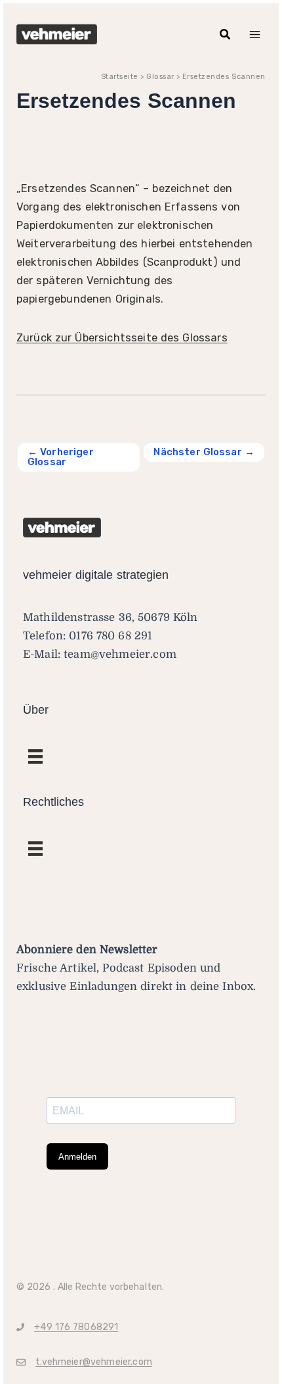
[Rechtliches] (35, 756)
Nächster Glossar (203, 452)
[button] (226, 34)
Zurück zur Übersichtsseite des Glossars (122, 338)
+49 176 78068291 (76, 1327)
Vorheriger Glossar (61, 457)
